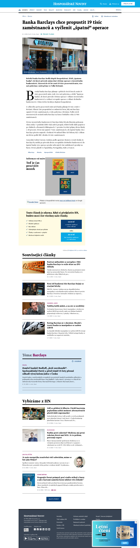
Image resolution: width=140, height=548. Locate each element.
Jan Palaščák (27, 454)
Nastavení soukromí (79, 522)
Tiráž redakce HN (62, 519)
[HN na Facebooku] (38, 529)
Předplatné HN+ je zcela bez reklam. (77, 250)
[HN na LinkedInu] (43, 529)
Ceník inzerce (60, 528)
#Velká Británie (60, 152)
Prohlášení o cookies (79, 519)
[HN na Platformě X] (35, 529)
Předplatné (128, 3)
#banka (39, 152)
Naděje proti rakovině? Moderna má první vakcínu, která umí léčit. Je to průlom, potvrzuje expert (66, 435)
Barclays (39, 355)
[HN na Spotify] (46, 529)
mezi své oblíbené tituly (67, 200)
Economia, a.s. (36, 518)
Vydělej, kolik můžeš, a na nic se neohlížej (65, 306)
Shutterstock (43, 72)
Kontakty (59, 516)
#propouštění (48, 152)
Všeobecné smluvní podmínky (82, 525)
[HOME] (19, 10)
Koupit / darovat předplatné (104, 516)
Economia (59, 522)
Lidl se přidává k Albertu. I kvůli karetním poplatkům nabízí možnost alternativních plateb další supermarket (66, 410)
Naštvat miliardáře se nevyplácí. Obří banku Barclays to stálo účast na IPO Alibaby (64, 264)
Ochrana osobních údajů (80, 516)
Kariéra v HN (60, 525)
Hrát (58, 172)
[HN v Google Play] (30, 538)
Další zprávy (54, 499)
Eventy (98, 519)
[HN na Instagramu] (41, 529)
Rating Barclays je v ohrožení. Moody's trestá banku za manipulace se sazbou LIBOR (64, 325)
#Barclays (31, 152)
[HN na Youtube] (49, 529)
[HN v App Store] (43, 538)
